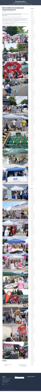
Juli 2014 (32, 363)
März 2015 (32, 173)
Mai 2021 (32, 85)
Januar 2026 (32, 18)
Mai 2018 (32, 128)
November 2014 (33, 178)
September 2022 (33, 66)
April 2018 (32, 129)
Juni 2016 (32, 155)
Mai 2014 (32, 185)
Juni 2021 (32, 84)
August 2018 (32, 124)
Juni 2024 (32, 41)
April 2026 (32, 15)
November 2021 (33, 78)
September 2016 (33, 152)
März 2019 (32, 116)
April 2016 (32, 338)
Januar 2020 (32, 104)
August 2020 (32, 96)
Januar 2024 (32, 47)
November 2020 (33, 92)
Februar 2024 (32, 46)
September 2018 (33, 123)
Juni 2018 (32, 127)
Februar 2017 (32, 146)
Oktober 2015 (32, 165)
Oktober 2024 (32, 36)
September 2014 (33, 180)
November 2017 (33, 135)
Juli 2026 (32, 11)
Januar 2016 (32, 161)
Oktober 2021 (32, 79)
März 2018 (32, 130)
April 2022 (32, 72)
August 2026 (32, 10)
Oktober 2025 (32, 22)
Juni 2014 (32, 184)
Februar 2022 (32, 74)
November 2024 (33, 35)
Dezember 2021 (33, 257)
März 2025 (32, 30)
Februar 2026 (32, 17)
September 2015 (33, 166)
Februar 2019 (32, 117)
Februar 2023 (32, 60)
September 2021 (33, 80)
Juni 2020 (32, 98)
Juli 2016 (32, 154)
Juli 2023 (32, 54)
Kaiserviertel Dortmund (30, 378)
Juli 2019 (32, 111)
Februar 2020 (32, 103)
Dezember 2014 (33, 177)
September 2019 (33, 109)
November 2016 (33, 149)
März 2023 (32, 59)
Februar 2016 (32, 160)
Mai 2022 (32, 71)
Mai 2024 (32, 42)
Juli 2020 (32, 97)
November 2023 (33, 49)
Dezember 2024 (33, 34)
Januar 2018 (32, 313)
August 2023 (32, 53)
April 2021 (32, 86)
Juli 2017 (32, 140)
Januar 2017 (32, 147)
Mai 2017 (32, 142)
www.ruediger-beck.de (7, 384)
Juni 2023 (32, 55)
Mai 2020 (32, 99)
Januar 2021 (32, 90)
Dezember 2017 (33, 134)
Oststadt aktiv (29, 377)
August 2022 (32, 67)
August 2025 (32, 24)
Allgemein (11, 11)
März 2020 (32, 282)
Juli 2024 (32, 40)
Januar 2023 (32, 61)
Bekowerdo (4, 11)
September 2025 (33, 23)
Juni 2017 (32, 141)
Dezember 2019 (33, 105)
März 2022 (32, 73)
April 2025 (32, 29)
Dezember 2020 (33, 91)
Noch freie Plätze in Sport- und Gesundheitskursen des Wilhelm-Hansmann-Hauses (23, 365)
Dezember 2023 (33, 48)
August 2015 (32, 167)
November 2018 (33, 121)
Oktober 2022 (32, 65)
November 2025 (33, 21)
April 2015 (32, 172)
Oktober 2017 (32, 136)
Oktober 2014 (32, 179)
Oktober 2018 (32, 122)
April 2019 (32, 115)
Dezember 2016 (33, 148)
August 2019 (32, 110)
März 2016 (32, 159)
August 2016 (32, 153)
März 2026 (32, 16)
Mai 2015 (32, 171)
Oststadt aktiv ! (20, 1)
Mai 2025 (32, 28)
